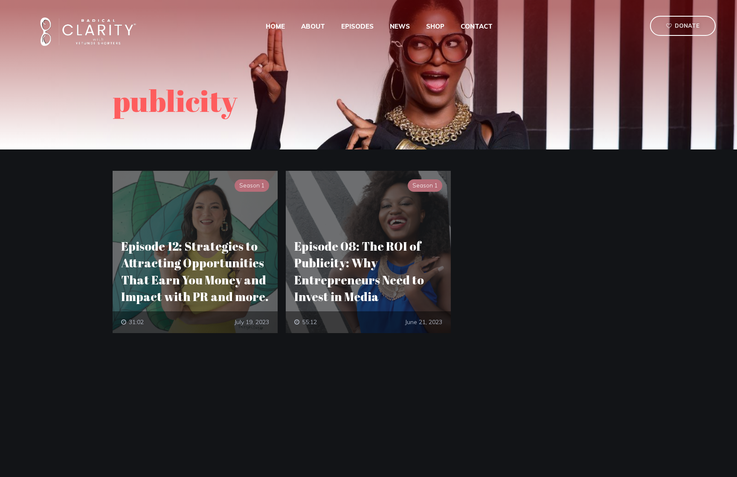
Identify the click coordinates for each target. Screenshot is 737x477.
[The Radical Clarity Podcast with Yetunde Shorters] (91, 31)
